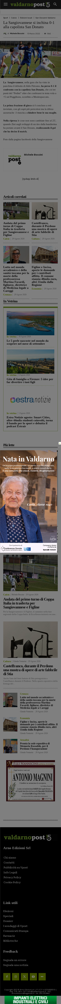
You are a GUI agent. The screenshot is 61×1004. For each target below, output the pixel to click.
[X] (24, 189)
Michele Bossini (17, 33)
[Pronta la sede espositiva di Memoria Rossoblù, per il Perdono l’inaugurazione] (10, 746)
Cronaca (7, 295)
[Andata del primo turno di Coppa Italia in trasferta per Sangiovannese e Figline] (16, 211)
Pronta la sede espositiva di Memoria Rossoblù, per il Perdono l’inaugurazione (35, 746)
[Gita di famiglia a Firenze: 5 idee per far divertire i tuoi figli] (30, 361)
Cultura (36, 239)
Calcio (14, 18)
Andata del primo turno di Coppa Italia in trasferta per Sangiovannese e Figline (16, 229)
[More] (54, 189)
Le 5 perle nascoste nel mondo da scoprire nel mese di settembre (27, 342)
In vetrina (11, 337)
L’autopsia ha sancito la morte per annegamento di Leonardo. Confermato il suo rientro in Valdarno (28, 485)
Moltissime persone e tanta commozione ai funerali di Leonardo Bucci (29, 503)
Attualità (24, 740)
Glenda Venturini (19, 661)
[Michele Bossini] (5, 33)
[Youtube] (33, 976)
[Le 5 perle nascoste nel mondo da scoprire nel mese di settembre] (30, 323)
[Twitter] (24, 976)
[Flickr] (42, 976)
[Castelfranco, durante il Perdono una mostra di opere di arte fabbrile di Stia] (45, 211)
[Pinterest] (31, 189)
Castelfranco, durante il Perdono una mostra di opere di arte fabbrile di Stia (44, 229)
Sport (5, 18)
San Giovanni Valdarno (45, 18)
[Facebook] (17, 189)
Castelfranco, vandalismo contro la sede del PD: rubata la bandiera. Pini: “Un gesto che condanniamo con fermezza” (30, 465)
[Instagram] (15, 976)
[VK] (39, 189)
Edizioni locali (26, 18)
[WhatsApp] (46, 189)
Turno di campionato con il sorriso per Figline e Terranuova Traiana (46, 536)
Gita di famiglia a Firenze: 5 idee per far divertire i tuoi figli (30, 380)
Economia (36, 289)
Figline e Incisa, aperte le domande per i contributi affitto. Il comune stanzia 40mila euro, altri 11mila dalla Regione (44, 276)
